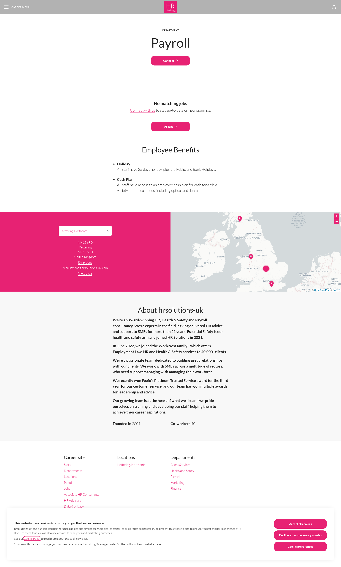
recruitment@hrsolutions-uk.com (85, 268)
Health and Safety (182, 471)
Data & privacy (74, 506)
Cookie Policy (32, 538)
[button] (334, 7)
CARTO (336, 289)
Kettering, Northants (131, 465)
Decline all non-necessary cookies (300, 535)
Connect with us (142, 110)
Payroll (175, 476)
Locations (70, 476)
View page (85, 273)
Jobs (67, 488)
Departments (73, 471)
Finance (175, 488)
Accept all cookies (300, 523)
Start (67, 465)
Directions (85, 262)
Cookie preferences (300, 546)
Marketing (177, 482)
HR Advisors (72, 500)
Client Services (180, 465)
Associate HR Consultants (81, 494)
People (68, 482)
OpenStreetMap (321, 289)
